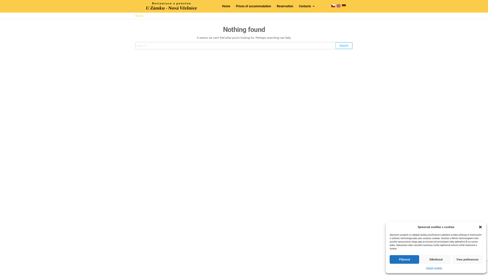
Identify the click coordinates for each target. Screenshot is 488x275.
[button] (480, 227)
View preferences (467, 259)
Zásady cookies (434, 268)
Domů (139, 16)
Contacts (305, 6)
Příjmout (404, 259)
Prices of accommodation (253, 6)
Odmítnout (436, 259)
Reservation (285, 6)
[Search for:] (244, 45)
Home (226, 6)
